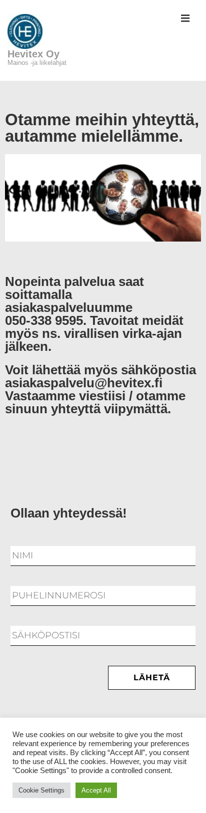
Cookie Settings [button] (41, 790)
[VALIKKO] (185, 19)
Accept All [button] (96, 790)
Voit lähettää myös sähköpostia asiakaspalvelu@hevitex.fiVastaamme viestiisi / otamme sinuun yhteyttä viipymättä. (100, 389)
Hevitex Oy (34, 53)
